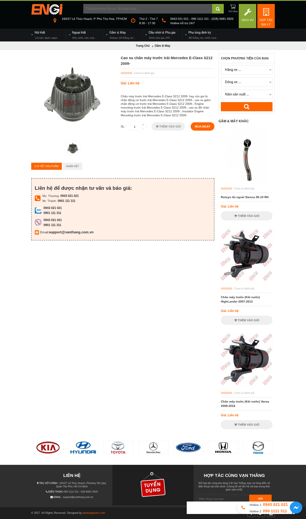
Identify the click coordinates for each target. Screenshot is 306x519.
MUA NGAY (202, 126)
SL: (123, 126)
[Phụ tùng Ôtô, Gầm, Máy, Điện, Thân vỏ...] (46, 13)
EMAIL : (57, 497)
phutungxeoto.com (94, 512)
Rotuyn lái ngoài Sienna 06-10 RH (245, 197)
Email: (44, 232)
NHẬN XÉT (72, 166)
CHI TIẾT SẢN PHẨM (46, 166)
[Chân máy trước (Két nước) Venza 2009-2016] (247, 386)
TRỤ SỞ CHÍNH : (49, 483)
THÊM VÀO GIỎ (169, 126)
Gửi (260, 498)
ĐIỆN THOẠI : (56, 491)
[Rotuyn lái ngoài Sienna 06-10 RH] (247, 182)
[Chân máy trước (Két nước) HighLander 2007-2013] (247, 282)
